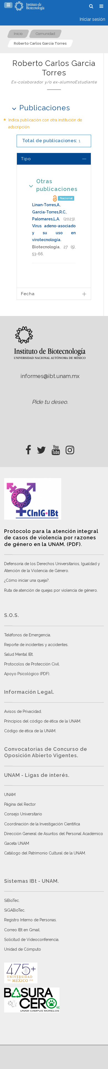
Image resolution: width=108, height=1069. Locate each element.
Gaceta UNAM (16, 843)
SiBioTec (11, 900)
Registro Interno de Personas (30, 920)
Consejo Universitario (23, 814)
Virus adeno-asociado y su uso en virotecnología (54, 233)
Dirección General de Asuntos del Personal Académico (53, 833)
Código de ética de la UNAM (29, 731)
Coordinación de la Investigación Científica (42, 824)
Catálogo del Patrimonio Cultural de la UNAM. (45, 853)
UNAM (10, 794)
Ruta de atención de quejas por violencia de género (50, 590)
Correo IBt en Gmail (22, 930)
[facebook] (28, 448)
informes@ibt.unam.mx (49, 376)
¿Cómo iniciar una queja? (26, 580)
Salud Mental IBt (18, 654)
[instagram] (70, 448)
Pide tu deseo (49, 402)
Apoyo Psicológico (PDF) (26, 674)
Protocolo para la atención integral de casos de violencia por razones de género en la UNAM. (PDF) (51, 537)
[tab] (54, 159)
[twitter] (41, 448)
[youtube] (56, 448)
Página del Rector (20, 804)
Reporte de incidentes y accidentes (36, 644)
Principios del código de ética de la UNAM (42, 721)
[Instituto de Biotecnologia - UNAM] (29, 6)
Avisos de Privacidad (22, 711)
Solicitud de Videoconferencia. (31, 939)
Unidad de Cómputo (22, 949)
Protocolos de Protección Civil (31, 664)
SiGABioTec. (14, 910)
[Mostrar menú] (8, 5)
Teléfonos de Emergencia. (27, 635)
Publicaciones (44, 108)
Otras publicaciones (57, 185)
